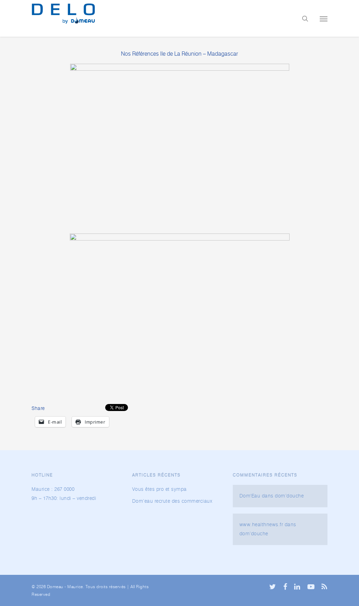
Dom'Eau (249, 496)
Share (38, 408)
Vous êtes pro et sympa (159, 489)
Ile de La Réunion (181, 54)
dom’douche (289, 496)
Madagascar (222, 54)
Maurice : (42, 489)
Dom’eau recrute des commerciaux (172, 501)
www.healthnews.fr (261, 524)
